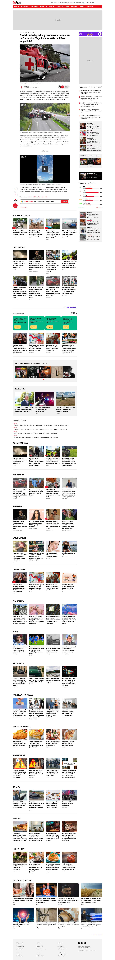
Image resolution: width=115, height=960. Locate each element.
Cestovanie (58, 413)
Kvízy (67, 7)
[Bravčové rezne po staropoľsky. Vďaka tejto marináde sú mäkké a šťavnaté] (20, 734)
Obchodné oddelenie (62, 950)
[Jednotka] (80, 195)
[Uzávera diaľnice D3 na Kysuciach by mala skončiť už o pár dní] (53, 671)
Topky (29, 32)
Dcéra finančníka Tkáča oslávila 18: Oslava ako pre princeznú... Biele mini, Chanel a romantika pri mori (53, 525)
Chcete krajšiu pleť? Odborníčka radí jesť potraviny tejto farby (51, 554)
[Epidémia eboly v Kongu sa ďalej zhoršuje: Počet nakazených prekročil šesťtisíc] (36, 483)
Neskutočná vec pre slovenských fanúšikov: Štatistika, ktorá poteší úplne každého (52, 347)
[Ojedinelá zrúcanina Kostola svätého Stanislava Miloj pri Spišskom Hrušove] (65, 399)
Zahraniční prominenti (17, 530)
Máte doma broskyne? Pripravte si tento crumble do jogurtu (68, 743)
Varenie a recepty (22, 726)
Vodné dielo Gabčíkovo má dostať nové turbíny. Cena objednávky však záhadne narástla (19, 804)
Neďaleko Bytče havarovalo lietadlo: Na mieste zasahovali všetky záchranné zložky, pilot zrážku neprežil (53, 234)
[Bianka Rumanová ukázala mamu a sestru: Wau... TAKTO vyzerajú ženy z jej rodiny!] (36, 514)
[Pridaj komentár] (15, 189)
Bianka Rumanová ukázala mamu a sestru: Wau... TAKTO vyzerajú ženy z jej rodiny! (36, 524)
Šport (42, 7)
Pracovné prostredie (17, 717)
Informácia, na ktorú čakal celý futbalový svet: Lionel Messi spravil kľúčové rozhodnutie (20, 649)
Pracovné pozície (18, 314)
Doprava (47, 683)
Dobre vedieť (15, 353)
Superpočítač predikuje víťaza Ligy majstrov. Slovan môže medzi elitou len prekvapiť (52, 804)
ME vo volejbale (65, 653)
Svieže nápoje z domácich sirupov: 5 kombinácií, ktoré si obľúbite (53, 743)
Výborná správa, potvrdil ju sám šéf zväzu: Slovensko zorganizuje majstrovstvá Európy (69, 649)
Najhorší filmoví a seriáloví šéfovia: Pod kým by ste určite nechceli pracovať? (68, 712)
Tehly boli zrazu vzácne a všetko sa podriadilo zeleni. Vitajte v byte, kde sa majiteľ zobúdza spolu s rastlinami (69, 837)
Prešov (63, 467)
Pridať (65, 201)
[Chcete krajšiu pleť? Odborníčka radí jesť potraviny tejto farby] (53, 546)
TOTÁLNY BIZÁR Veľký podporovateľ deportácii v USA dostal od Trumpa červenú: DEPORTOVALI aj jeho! (53, 493)
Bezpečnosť (31, 777)
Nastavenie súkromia (20, 950)
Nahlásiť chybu (23, 207)
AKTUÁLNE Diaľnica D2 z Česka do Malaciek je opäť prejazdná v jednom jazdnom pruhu (69, 233)
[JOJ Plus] (80, 203)
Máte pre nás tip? (61, 956)
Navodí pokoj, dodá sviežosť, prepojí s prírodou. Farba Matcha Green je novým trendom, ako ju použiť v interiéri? (36, 837)
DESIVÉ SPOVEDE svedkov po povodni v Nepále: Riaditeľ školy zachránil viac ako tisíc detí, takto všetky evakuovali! (93, 238)
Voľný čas (90, 7)
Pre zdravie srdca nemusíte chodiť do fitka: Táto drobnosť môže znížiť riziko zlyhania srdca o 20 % (20, 556)
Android (14, 779)
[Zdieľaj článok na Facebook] (15, 195)
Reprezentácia (15, 653)
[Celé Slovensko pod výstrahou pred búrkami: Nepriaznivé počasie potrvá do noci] (20, 451)
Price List (39, 954)
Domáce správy (20, 443)
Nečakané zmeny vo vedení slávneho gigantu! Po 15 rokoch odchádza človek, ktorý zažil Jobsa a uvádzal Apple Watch (69, 493)
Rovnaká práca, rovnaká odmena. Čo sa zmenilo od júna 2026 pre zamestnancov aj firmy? (19, 712)
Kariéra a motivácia (23, 695)
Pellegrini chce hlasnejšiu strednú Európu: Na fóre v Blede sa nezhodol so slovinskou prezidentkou (53, 460)
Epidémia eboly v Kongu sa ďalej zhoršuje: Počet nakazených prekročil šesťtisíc (36, 492)
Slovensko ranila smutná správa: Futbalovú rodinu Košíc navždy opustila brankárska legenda (53, 649)
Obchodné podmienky (41, 950)
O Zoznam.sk (19, 943)
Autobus (35, 197)
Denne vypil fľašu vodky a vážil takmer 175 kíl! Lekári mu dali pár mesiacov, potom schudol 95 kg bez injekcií (36, 556)
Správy (16, 413)
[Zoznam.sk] (82, 951)
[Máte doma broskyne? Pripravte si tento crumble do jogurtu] (69, 734)
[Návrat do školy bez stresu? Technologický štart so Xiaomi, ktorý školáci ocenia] (69, 577)
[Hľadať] (100, 6)
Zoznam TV (20, 388)
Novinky (31, 683)
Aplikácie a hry (65, 779)
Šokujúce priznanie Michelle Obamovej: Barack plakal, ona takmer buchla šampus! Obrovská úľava (40, 429)
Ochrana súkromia (20, 948)
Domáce (16, 7)
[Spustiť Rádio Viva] (90, 33)
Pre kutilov (19, 849)
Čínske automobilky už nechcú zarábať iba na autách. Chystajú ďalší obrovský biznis (52, 773)
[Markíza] (80, 187)
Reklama (39, 943)
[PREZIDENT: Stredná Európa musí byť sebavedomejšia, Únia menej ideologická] (24, 399)
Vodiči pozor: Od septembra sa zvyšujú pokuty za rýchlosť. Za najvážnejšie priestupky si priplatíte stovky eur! (20, 619)
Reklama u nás (40, 946)
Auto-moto (18, 663)
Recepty (30, 872)
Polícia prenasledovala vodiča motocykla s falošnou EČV (42, 409)
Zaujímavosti (50, 7)
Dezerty (63, 747)
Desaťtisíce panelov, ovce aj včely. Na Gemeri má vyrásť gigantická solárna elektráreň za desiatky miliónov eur (53, 619)
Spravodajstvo (60, 946)
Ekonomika (60, 7)
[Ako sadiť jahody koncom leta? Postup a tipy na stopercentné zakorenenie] (20, 857)
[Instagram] (82, 943)
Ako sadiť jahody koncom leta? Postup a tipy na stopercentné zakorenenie (20, 866)
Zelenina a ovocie (16, 871)
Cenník (38, 952)
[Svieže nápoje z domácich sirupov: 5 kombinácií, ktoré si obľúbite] (53, 734)
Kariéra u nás (18, 952)
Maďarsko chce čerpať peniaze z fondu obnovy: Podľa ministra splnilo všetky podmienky (91, 92)
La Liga (30, 655)
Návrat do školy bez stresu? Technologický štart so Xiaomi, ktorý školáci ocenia (68, 587)
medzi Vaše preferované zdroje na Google (39, 201)
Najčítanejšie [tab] (85, 87)
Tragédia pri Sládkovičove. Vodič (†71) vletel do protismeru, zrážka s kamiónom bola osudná (36, 805)
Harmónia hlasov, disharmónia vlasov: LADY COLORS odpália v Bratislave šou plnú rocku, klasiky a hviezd (20, 348)
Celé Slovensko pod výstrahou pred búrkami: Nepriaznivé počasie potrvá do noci (35, 433)
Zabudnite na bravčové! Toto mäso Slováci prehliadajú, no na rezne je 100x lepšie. (36, 744)
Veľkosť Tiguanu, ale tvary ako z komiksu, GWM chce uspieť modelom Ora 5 (36, 680)
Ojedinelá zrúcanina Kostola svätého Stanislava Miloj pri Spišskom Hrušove (65, 409)
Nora (71, 2)
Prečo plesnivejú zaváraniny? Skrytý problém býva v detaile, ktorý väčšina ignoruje (68, 866)
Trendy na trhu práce (50, 718)
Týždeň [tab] (99, 87)
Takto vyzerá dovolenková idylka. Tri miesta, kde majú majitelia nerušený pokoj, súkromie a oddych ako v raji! (20, 837)
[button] (62, 86)
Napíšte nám (18, 954)
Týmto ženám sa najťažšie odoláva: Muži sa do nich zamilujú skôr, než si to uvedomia (94, 176)
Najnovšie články (20, 421)
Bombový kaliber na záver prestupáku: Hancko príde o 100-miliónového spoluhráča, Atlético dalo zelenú (36, 650)
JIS (46, 197)
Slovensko (41, 197)
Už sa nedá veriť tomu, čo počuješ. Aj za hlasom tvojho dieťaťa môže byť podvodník (36, 437)
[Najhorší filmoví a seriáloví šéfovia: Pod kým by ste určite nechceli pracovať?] (69, 703)
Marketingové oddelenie (63, 954)
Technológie (19, 755)
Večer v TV (92, 183)
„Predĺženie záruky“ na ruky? (68, 554)
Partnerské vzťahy (91, 173)
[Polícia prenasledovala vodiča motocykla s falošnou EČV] (44, 399)
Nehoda (30, 197)
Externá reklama (40, 948)
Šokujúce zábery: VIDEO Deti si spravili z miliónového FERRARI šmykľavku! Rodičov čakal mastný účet (41, 425)
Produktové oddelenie (62, 948)
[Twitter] (85, 943)
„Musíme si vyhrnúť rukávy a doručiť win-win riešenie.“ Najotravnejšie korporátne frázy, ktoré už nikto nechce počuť (36, 713)
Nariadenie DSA (19, 956)
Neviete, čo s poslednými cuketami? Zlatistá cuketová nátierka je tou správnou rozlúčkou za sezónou (53, 867)
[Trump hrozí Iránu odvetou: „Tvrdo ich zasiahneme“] (69, 795)
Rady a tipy (48, 747)
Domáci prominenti (33, 528)
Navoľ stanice (81, 208)
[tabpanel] (90, 105)
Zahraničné (24, 7)
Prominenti (34, 7)
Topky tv (74, 7)
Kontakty (60, 943)
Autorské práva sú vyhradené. (84, 947)
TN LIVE (16, 787)
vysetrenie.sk (15, 561)
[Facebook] (79, 943)
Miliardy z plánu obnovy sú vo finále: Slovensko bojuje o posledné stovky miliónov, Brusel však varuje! (69, 619)
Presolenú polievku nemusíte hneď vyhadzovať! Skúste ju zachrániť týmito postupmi (35, 867)
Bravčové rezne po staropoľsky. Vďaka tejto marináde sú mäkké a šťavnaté (19, 744)
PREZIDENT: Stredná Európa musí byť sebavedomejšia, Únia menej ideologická (24, 409)
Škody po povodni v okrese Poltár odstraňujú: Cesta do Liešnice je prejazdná (20, 233)
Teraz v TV (82, 183)
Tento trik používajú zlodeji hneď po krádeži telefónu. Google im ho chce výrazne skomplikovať (19, 774)
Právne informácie (20, 946)
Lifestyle (81, 7)
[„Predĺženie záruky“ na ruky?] (69, 546)
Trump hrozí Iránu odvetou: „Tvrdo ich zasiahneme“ (67, 803)
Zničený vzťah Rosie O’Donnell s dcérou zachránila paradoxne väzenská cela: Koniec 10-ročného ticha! (68, 525)
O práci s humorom (33, 718)
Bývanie (16, 818)
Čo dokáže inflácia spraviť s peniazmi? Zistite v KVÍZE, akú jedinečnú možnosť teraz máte (36, 347)
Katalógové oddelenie (62, 952)
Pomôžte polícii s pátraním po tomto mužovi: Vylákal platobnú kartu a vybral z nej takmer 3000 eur (36, 461)
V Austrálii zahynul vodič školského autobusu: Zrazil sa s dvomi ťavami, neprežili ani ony (36, 233)
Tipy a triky (15, 687)
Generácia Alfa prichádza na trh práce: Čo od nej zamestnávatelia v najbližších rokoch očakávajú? (52, 713)
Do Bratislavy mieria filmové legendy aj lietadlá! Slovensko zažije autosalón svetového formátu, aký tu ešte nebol (69, 348)
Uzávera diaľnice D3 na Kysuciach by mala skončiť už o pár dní (53, 680)
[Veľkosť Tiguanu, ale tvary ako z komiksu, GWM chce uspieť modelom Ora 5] (36, 671)
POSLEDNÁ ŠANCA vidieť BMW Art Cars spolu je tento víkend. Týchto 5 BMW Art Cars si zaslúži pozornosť (69, 682)
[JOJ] (80, 191)
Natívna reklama (40, 956)
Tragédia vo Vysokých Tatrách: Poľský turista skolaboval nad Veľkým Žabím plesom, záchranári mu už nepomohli (69, 461)
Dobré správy (20, 569)
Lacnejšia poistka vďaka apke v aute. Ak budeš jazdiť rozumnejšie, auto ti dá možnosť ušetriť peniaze (20, 682)
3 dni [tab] (93, 87)
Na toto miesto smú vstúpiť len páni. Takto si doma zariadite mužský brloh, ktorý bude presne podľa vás (52, 837)
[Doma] (80, 199)
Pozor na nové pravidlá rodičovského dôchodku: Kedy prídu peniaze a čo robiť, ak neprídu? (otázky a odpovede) (36, 619)
